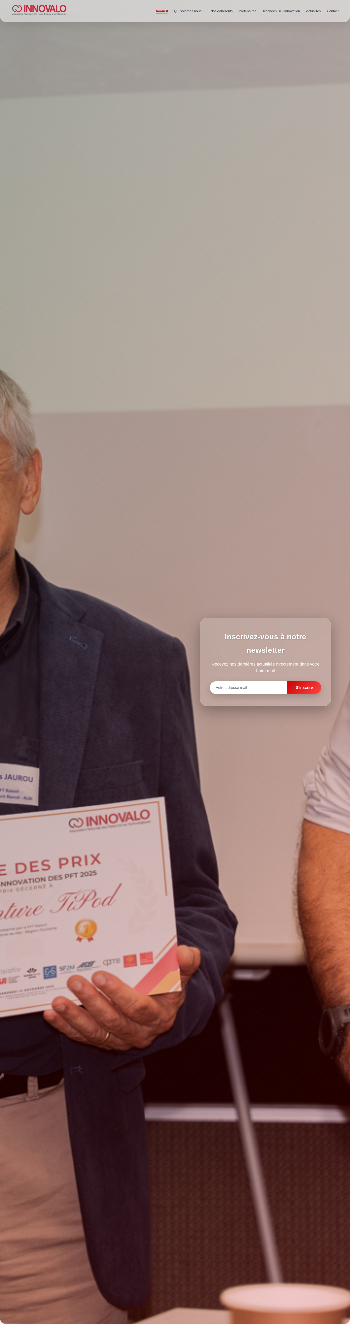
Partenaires (247, 11)
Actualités (313, 11)
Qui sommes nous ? (189, 11)
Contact (333, 11)
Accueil (162, 11)
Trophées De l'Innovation (281, 11)
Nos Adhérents (221, 11)
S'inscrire (304, 688)
